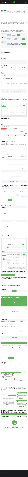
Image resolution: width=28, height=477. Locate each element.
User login (25, 2)
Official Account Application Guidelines (9, 69)
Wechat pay (14, 2)
